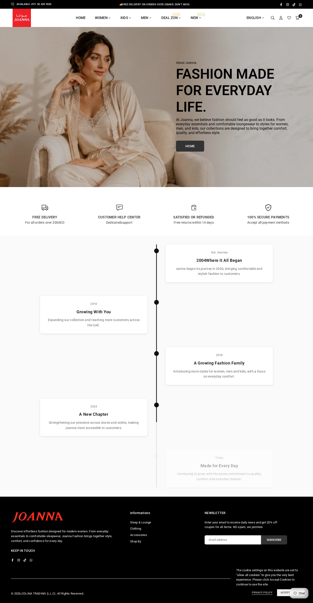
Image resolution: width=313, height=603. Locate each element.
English (254, 18)
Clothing (135, 528)
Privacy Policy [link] (262, 592)
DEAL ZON (170, 16)
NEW (197, 16)
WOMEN (101, 18)
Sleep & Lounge (140, 522)
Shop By (135, 541)
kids (124, 18)
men (144, 18)
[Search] (273, 18)
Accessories (138, 535)
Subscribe (274, 539)
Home (81, 18)
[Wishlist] (289, 18)
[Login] (281, 18)
